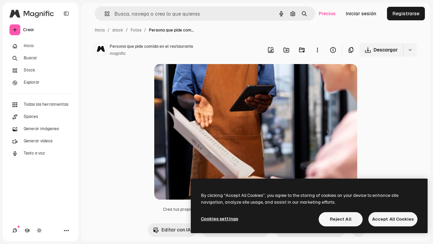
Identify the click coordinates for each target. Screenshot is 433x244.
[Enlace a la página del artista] (101, 50)
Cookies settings (219, 219)
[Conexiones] (14, 230)
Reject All (340, 219)
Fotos (136, 30)
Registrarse (405, 14)
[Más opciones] (317, 50)
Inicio (100, 30)
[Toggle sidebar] (66, 13)
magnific (118, 53)
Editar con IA (176, 230)
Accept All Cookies (393, 219)
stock (117, 30)
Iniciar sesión (361, 14)
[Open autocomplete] (104, 13)
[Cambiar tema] (39, 230)
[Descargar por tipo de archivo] (410, 50)
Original (197, 77)
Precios (327, 14)
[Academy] (27, 230)
